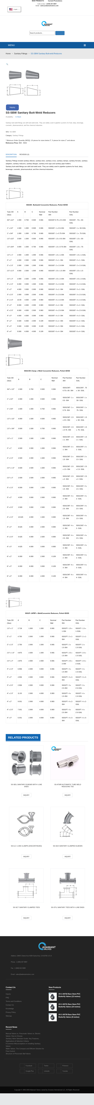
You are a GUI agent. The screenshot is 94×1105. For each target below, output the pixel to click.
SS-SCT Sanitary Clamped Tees (26, 907)
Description (11, 154)
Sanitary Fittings (20, 54)
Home (8, 54)
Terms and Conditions (14, 1001)
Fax (12, 968)
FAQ (7, 998)
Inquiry (12, 107)
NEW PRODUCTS (38, 1)
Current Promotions (55, 1)
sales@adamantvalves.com (49, 6)
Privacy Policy (11, 1012)
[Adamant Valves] (47, 23)
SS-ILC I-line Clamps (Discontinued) (26, 846)
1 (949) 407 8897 (51, 4)
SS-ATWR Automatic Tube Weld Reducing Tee (67, 785)
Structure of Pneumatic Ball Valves (18, 1054)
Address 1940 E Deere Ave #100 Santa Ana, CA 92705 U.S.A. (31, 956)
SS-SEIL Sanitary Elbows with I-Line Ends (26, 785)
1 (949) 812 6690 (20, 968)
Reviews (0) (24, 154)
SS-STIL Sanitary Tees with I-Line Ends (67, 907)
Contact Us (10, 1005)
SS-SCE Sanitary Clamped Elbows (67, 846)
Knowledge (10, 1008)
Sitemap (9, 1016)
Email (13, 974)
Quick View (26, 763)
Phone (13, 962)
